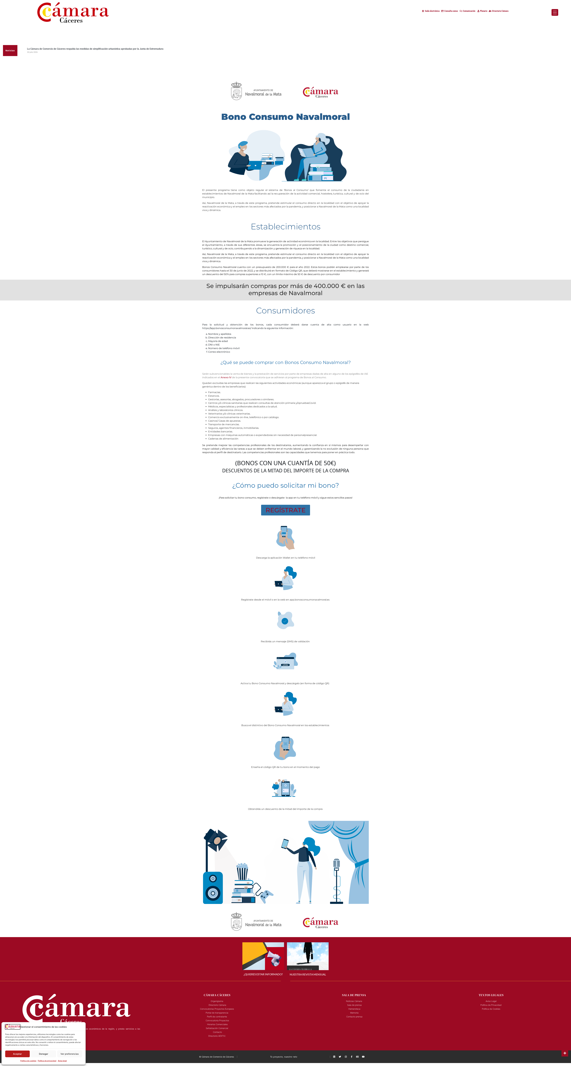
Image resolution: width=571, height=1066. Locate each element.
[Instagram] (346, 1057)
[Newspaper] (357, 1057)
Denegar (43, 1053)
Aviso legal (62, 1061)
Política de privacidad (47, 1061)
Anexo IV (226, 377)
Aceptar (17, 1053)
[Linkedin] (334, 1057)
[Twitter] (340, 1057)
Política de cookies (28, 1061)
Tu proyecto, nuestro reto (283, 1056)
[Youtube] (363, 1057)
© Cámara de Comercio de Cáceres (216, 1056)
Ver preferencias (70, 1053)
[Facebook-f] (351, 1057)
